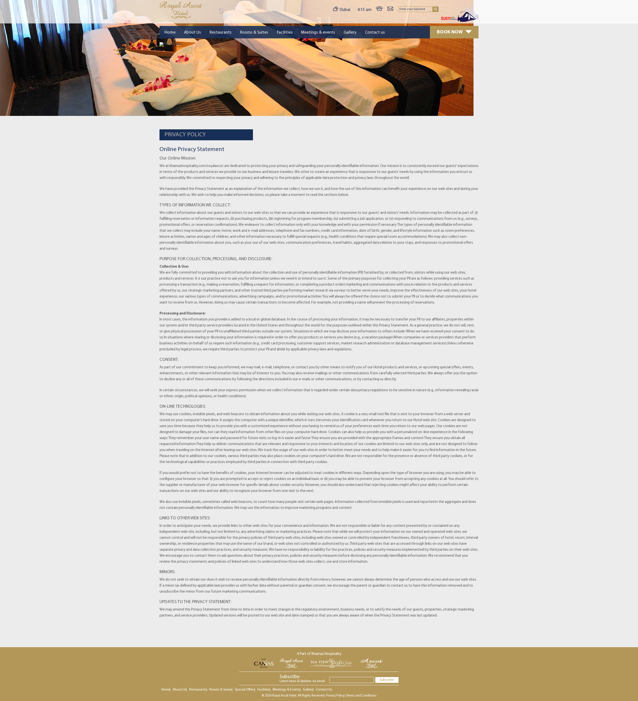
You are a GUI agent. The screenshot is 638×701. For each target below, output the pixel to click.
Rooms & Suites (254, 32)
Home (169, 32)
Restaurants (221, 32)
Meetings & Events (286, 690)
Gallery (350, 32)
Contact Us (324, 690)
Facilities (285, 32)
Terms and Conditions (361, 695)
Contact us (375, 32)
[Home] (181, 18)
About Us (192, 32)
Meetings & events (318, 32)
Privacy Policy (335, 695)
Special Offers (245, 690)
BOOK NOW (450, 32)
